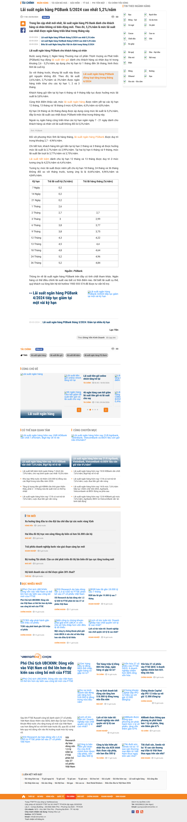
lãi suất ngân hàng (74, 102)
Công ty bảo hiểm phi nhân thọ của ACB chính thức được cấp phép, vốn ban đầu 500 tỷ (108, 749)
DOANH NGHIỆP (107, 796)
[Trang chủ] (23, 23)
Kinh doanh (145, 758)
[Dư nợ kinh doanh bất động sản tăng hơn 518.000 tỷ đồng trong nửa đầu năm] (86, 695)
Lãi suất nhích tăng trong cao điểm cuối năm (95, 377)
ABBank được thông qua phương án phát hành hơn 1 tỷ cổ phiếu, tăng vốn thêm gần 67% (153, 722)
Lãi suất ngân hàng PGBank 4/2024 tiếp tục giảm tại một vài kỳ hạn (55, 298)
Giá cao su (80, 783)
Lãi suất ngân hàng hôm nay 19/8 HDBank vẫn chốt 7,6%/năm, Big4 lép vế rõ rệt (44, 463)
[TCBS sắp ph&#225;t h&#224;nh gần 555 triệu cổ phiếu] (36, 621)
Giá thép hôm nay (32, 783)
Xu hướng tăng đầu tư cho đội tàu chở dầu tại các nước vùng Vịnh (59, 521)
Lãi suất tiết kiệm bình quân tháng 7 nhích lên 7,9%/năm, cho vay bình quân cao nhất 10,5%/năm (45, 472)
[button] (79, 410)
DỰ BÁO (40, 796)
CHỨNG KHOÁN (92, 796)
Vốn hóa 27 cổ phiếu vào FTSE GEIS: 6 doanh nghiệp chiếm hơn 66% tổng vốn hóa (153, 668)
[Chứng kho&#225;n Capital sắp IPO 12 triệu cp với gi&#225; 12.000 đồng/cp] (131, 695)
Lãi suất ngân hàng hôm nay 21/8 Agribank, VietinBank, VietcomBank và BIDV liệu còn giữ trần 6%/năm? (95, 461)
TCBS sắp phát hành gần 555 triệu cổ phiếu (35, 628)
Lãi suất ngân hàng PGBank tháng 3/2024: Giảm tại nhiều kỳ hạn (76, 322)
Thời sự (28, 576)
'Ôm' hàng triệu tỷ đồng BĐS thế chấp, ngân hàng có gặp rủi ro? (107, 667)
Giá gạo (70, 783)
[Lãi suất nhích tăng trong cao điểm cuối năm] (73, 380)
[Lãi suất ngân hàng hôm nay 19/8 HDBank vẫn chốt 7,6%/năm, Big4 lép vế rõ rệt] (45, 450)
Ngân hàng (42, 3)
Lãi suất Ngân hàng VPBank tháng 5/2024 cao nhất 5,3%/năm (68, 37)
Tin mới (31, 516)
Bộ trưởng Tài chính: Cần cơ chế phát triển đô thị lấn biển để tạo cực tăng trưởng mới (69, 559)
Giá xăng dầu (152, 779)
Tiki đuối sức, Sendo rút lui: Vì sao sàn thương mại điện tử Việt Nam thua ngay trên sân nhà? (153, 749)
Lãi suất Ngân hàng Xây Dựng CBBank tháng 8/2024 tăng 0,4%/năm (97, 395)
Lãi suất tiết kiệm (39, 159)
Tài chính (28, 3)
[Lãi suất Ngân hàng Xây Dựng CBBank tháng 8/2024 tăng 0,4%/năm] (73, 397)
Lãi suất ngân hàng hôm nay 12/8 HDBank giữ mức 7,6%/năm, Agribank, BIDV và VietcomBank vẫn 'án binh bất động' (97, 499)
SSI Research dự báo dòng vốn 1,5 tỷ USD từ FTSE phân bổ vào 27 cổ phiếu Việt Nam (69, 600)
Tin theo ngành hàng (137, 6)
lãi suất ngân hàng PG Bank (96, 355)
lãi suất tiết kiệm (73, 355)
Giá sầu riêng (46, 783)
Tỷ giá (86, 3)
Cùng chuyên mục (85, 430)
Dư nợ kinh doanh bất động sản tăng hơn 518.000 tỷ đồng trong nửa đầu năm (107, 695)
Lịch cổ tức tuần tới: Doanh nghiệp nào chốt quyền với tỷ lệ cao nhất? (103, 630)
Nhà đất (28, 538)
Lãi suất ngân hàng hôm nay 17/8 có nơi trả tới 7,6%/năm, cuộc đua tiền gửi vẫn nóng (44, 498)
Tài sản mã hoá (59, 3)
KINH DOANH (120, 796)
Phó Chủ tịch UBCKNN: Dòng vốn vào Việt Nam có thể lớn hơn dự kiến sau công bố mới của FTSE (36, 603)
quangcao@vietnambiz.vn (147, 807)
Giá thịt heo (59, 783)
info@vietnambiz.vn (38, 817)
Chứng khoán (25, 612)
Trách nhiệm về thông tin (34, 819)
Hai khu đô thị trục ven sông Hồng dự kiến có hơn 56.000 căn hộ (58, 534)
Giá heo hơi (94, 779)
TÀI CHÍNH (70, 796)
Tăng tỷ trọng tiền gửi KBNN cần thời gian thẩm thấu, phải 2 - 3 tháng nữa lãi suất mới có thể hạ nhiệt (44, 489)
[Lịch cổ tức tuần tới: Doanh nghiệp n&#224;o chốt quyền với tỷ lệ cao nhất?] (105, 622)
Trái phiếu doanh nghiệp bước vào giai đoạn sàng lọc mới (55, 546)
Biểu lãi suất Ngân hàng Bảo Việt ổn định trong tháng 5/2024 (67, 44)
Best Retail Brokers (95, 783)
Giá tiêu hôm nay (120, 779)
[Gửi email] (117, 17)
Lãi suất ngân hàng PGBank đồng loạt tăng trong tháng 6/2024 (98, 78)
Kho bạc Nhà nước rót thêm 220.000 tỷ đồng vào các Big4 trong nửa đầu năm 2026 (45, 480)
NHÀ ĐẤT (80, 796)
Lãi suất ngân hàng (41, 414)
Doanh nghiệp (30, 551)
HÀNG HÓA (50, 796)
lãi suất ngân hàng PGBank (89, 137)
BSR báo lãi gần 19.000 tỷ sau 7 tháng (102, 597)
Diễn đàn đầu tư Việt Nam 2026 (118, 783)
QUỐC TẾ (60, 796)
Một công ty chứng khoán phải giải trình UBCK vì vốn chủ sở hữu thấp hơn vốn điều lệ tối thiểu (69, 634)
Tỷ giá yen (71, 779)
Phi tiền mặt (98, 3)
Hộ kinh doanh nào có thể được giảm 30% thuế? (50, 572)
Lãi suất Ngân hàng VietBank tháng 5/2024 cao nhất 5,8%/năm (68, 41)
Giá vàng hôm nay (32, 779)
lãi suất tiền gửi (60, 59)
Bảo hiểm (75, 3)
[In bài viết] (113, 16)
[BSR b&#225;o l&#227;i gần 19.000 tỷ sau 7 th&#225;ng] (105, 590)
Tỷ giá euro (82, 779)
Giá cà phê (106, 779)
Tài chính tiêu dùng (118, 3)
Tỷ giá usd (60, 779)
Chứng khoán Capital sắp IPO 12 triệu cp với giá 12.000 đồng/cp (152, 693)
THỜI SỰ (31, 796)
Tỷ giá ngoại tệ (48, 779)
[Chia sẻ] (23, 30)
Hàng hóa (29, 526)
